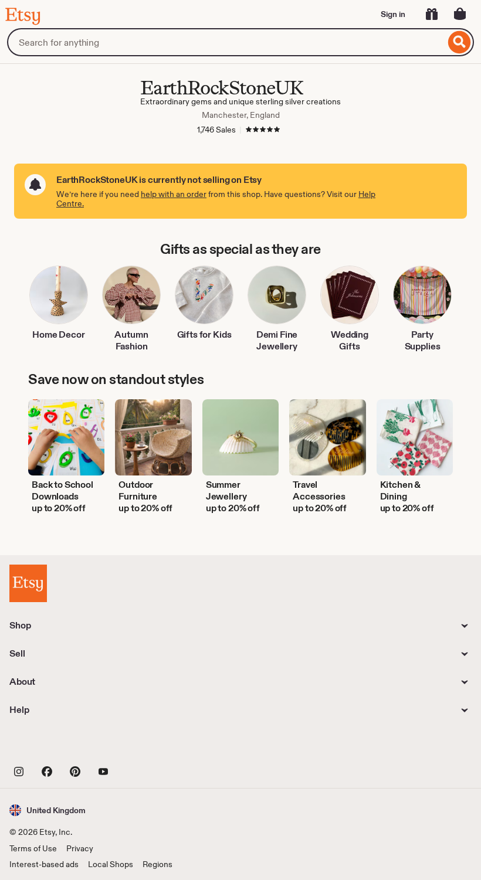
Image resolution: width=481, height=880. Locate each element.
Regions (157, 864)
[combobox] (226, 42)
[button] (47, 810)
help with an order (173, 194)
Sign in (393, 14)
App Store (49, 745)
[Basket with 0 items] (460, 14)
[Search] (459, 42)
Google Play (137, 745)
